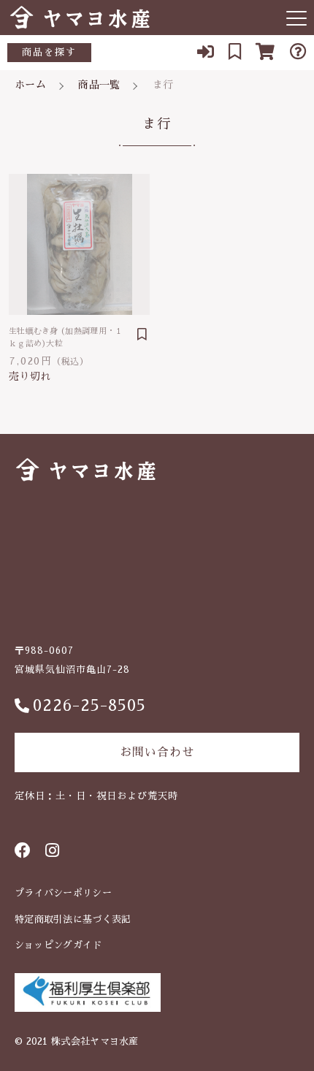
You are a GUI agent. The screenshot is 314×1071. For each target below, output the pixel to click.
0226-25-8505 (89, 706)
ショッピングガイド (58, 945)
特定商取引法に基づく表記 (73, 919)
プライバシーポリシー (63, 893)
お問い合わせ (157, 752)
